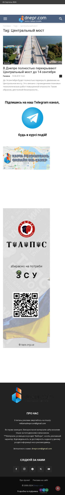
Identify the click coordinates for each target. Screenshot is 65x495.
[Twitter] (41, 469)
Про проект (25, 480)
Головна (7, 26)
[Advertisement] (32, 9)
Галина (6, 76)
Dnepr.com (38, 485)
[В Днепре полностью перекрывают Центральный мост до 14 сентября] (32, 50)
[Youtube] (49, 469)
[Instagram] (24, 469)
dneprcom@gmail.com (42, 448)
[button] (5, 19)
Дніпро (7, 63)
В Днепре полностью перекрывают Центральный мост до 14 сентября (29, 70)
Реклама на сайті (40, 480)
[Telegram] (32, 469)
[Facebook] (16, 469)
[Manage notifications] (57, 488)
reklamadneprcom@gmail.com (32, 423)
